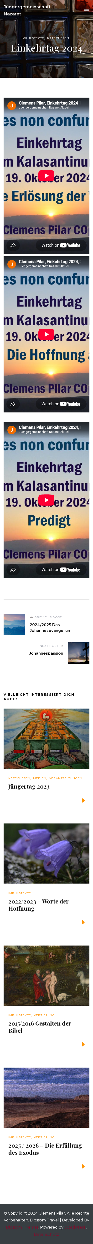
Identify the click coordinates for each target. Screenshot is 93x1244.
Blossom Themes (22, 1227)
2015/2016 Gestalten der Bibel (39, 1026)
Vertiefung (44, 1015)
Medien (39, 778)
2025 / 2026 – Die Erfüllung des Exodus (45, 1148)
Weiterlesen (64, 800)
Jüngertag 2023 (29, 786)
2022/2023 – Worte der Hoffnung (38, 904)
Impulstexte (32, 38)
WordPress (74, 1227)
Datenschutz (46, 1234)
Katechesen (58, 38)
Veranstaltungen (65, 778)
